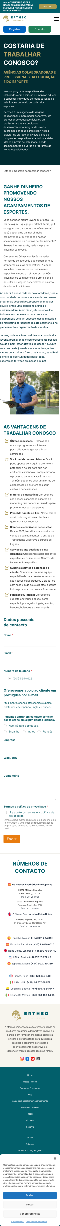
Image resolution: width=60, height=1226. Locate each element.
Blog (30, 1094)
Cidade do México (32, 995)
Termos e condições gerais (30, 1150)
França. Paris (32, 975)
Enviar (12, 839)
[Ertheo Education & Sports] (14, 19)
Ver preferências (30, 1213)
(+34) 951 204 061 (30, 897)
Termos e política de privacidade (26, 806)
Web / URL (10, 757)
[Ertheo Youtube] (33, 1059)
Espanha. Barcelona (32, 944)
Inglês (31, 731)
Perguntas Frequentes (30, 1088)
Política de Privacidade (36, 1221)
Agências (30, 1144)
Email (8, 653)
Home (30, 1075)
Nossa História (30, 1081)
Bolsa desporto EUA (30, 1107)
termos (30, 812)
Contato (40, 29)
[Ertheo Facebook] (27, 1059)
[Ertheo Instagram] (22, 1059)
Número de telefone (18, 670)
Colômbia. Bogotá (32, 988)
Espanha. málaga (32, 938)
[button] (55, 1158)
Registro (14, 29)
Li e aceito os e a (31, 814)
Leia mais (48, 6)
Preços (30, 1114)
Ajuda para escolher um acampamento (30, 1101)
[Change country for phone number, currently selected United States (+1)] (8, 678)
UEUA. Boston (32, 957)
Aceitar (30, 1195)
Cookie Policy (17, 1221)
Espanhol (14, 731)
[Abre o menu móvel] (56, 19)
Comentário (11, 775)
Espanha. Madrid (32, 963)
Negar (30, 1204)
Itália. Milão (32, 982)
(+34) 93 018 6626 (30, 908)
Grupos (30, 1137)
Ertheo (8, 170)
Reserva (30, 1127)
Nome (9, 635)
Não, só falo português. (23, 725)
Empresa (9, 740)
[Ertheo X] (38, 1059)
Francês (47, 731)
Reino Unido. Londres (32, 950)
